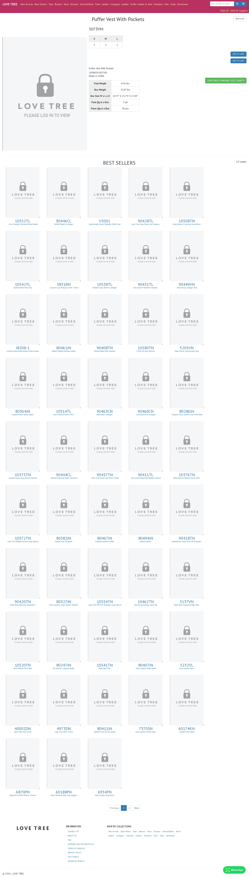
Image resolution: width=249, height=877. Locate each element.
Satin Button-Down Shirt (64, 414)
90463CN (105, 411)
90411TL (145, 474)
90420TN (23, 601)
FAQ (69, 840)
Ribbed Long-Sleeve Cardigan (105, 287)
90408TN (105, 347)
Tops (50, 4)
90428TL (145, 221)
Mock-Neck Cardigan (104, 414)
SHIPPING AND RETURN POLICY (81, 844)
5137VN (187, 601)
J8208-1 (22, 347)
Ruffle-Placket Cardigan (63, 224)
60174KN (187, 728)
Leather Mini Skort (186, 732)
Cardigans (115, 4)
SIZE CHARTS (73, 857)
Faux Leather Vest (186, 668)
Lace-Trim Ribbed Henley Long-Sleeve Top (22, 542)
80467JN (104, 538)
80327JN (63, 601)
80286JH (186, 411)
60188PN (64, 792)
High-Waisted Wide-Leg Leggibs (64, 795)
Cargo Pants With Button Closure (22, 795)
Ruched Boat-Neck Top (23, 287)
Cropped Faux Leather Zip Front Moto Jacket (186, 415)
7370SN (146, 728)
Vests (66, 4)
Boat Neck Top (105, 668)
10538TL (104, 284)
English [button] (243, 10)
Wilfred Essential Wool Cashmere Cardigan (64, 479)
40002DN (23, 728)
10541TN (105, 665)
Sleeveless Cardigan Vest (186, 287)
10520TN (23, 665)
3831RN (64, 284)
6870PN (23, 792)
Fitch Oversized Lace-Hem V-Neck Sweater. (105, 479)
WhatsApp (237, 870)
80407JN (145, 665)
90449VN (187, 284)
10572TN (23, 538)
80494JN (145, 538)
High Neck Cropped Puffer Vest (187, 605)
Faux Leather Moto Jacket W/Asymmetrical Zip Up (146, 669)
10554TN (105, 601)
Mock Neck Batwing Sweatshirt (23, 605)
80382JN (63, 538)
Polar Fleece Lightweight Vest (187, 351)
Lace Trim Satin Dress (64, 732)
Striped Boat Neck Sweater (105, 351)
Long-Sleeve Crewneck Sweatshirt (187, 224)
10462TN (146, 601)
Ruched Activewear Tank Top (145, 605)
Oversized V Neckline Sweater (145, 287)
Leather (125, 4)
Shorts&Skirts (87, 4)
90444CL (63, 474)
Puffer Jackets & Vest (141, 4)
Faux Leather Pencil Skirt (146, 732)
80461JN (63, 347)
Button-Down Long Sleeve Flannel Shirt (23, 479)
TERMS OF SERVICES (76, 848)
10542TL (22, 284)
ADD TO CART (238, 54)
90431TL (145, 284)
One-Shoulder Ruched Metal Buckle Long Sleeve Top (23, 225)
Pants (97, 4)
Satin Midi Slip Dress (22, 732)
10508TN (187, 221)
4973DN (64, 728)
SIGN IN (234, 10)
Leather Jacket (146, 541)
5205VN (187, 347)
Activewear (182, 4)
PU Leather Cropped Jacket (64, 668)
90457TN (105, 474)
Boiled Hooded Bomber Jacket (64, 351)
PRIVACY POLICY (75, 852)
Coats (173, 4)
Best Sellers (41, 4)
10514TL (63, 411)
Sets (166, 4)
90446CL (63, 221)
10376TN (187, 474)
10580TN (146, 347)
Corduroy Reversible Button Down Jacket (22, 351)
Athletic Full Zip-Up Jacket (104, 732)
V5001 (104, 221)
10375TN (23, 474)
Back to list (240, 18)
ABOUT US (72, 836)
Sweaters (158, 4)
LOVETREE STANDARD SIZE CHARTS (225, 80)
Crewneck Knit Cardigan (146, 414)
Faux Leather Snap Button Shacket (64, 605)
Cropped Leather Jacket (105, 541)
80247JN (63, 665)
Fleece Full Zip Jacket (63, 541)
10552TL (22, 221)
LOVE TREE (10, 4)
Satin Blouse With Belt (23, 668)
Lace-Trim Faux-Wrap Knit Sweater (146, 224)
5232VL (186, 665)
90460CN (146, 411)
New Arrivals (26, 4)
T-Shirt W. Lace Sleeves (145, 351)
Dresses (74, 4)
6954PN (105, 792)
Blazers (58, 4)
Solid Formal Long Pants (105, 795)
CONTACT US (73, 831)
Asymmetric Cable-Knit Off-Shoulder (187, 541)
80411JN (104, 728)
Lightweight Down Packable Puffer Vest (105, 224)
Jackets (105, 4)
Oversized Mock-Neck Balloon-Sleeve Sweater (146, 479)
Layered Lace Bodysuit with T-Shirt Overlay (63, 288)
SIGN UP (224, 10)
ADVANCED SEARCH (76, 861)
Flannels (129, 836)
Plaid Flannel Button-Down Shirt (186, 478)
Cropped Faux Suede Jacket (22, 414)
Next (136, 807)
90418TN (187, 538)
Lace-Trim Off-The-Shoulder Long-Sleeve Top (104, 606)
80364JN (22, 411)
